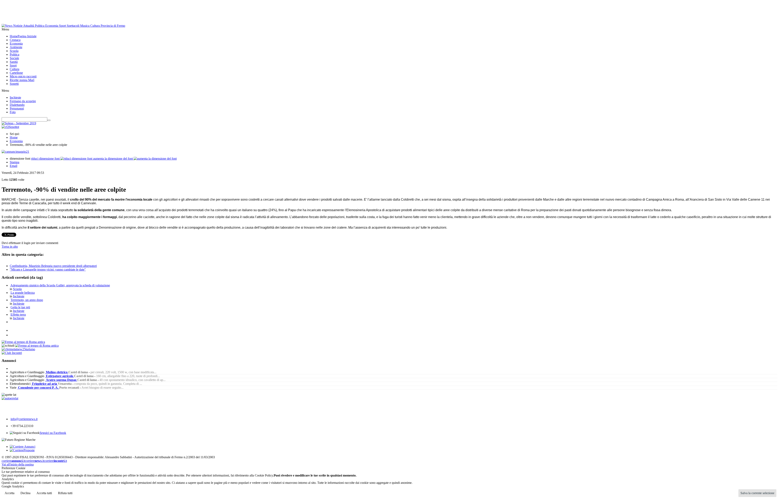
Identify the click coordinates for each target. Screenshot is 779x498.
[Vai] (49, 120)
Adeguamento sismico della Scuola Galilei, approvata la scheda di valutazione (60, 285)
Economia (16, 141)
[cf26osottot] (10, 127)
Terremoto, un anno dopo (27, 300)
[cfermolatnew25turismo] (18, 349)
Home (14, 137)
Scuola (17, 289)
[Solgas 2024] (19, 123)
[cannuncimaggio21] (15, 151)
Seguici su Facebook (53, 433)
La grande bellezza (23, 292)
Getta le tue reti (20, 307)
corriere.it (13, 461)
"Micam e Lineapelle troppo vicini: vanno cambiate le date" (48, 269)
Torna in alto (10, 246)
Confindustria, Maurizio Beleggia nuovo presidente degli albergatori (53, 266)
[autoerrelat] (10, 398)
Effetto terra (18, 314)
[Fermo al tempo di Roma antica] (23, 342)
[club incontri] (12, 353)
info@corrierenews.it (24, 419)
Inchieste (18, 296)
